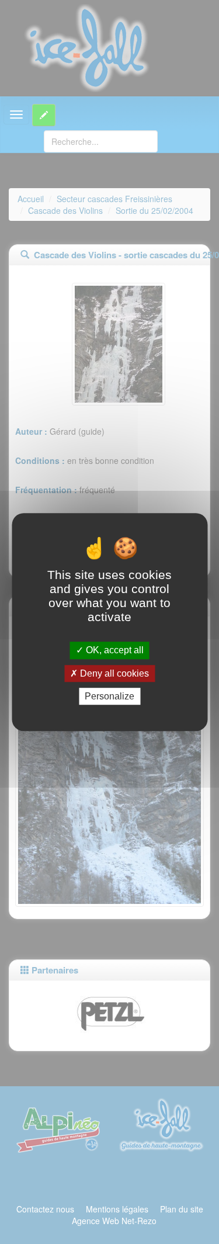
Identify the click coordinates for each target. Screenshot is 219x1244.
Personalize (109, 696)
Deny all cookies (113, 673)
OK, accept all (114, 651)
